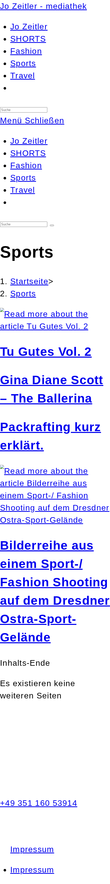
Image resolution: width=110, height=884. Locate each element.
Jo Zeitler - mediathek (43, 6)
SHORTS (28, 153)
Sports (23, 177)
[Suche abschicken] (52, 225)
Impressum (32, 849)
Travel (22, 190)
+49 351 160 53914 (38, 803)
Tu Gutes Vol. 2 (46, 351)
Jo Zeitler (29, 141)
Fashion (26, 165)
